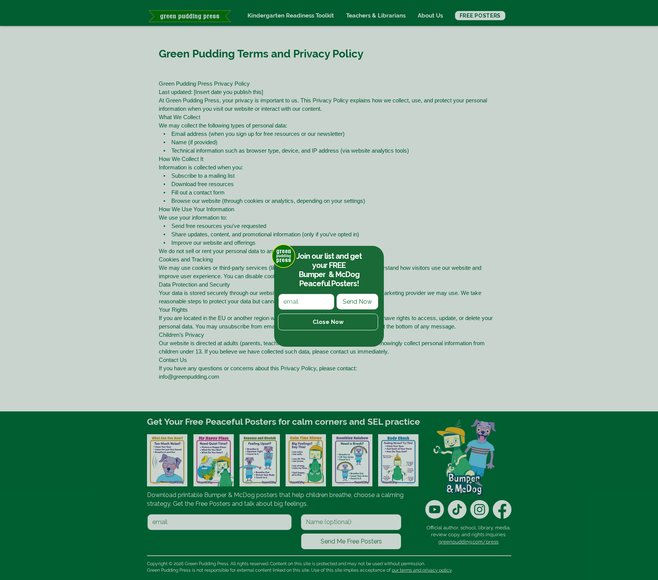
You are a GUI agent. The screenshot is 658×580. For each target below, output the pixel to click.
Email (286, 287)
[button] (328, 322)
